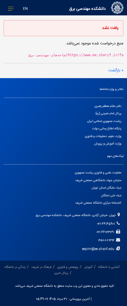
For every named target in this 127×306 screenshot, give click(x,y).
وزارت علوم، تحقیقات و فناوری (103, 136)
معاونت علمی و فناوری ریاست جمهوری (98, 172)
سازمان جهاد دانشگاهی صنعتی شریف (98, 180)
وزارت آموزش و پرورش (107, 143)
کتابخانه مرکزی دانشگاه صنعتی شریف (98, 202)
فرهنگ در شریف (41, 267)
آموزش (88, 267)
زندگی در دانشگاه (15, 267)
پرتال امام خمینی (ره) (108, 113)
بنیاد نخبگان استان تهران (106, 187)
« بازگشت (115, 70)
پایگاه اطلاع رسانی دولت (106, 128)
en (25, 9)
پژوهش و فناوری (67, 267)
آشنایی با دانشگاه (109, 267)
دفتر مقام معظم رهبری (108, 106)
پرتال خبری (61, 273)
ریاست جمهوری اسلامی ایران (104, 121)
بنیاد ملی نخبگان (111, 195)
